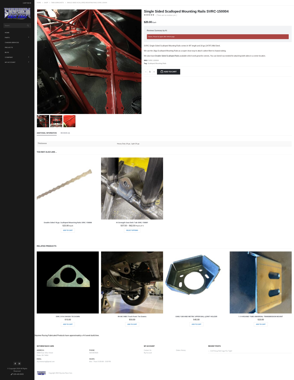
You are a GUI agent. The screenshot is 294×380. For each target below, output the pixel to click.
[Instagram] (19, 363)
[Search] (28, 25)
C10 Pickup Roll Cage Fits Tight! (221, 351)
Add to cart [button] (68, 230)
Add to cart (170, 72)
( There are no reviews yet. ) (166, 15)
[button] (37, 61)
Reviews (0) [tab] (65, 133)
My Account (10, 62)
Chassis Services (12, 42)
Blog (7, 52)
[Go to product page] (68, 188)
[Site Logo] (17, 14)
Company (9, 57)
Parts (7, 37)
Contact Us (147, 350)
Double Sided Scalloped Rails (167, 56)
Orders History (181, 350)
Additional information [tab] (47, 133)
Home (7, 33)
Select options (132, 230)
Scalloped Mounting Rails (157, 63)
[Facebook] (15, 363)
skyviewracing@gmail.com (46, 361)
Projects (9, 47)
